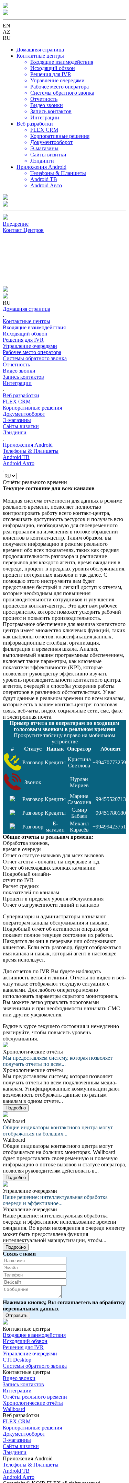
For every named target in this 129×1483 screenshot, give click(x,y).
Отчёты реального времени (35, 1397)
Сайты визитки (21, 1446)
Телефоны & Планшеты (30, 1465)
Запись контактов (23, 1384)
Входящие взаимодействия (34, 1335)
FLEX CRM (17, 1421)
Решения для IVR (23, 1347)
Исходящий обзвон (25, 1341)
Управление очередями (30, 1353)
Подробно (16, 1107)
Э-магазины (17, 1440)
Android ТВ (16, 1471)
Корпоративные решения (32, 1428)
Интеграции (17, 1390)
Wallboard (14, 1409)
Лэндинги (14, 1452)
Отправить (17, 1315)
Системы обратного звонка (35, 1366)
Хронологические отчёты (33, 1403)
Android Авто (18, 1477)
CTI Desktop (17, 1360)
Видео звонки (19, 1378)
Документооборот (24, 1434)
